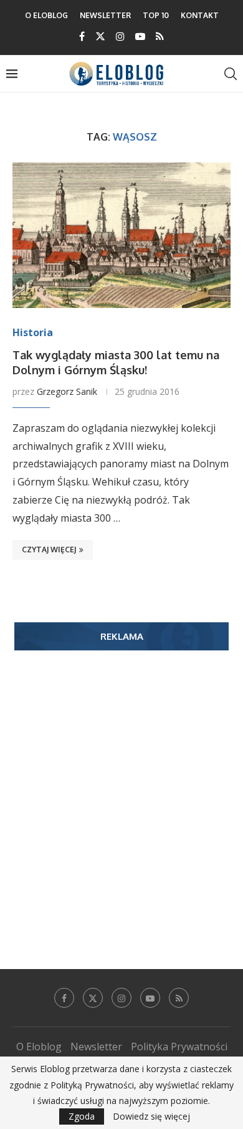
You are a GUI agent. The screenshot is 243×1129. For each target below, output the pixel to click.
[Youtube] (140, 36)
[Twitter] (100, 36)
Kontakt (200, 15)
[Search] (230, 74)
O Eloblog (46, 15)
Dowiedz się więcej (151, 1116)
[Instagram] (120, 36)
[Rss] (160, 36)
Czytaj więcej (49, 549)
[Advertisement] (121, 791)
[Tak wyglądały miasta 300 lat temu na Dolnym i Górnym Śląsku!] (121, 235)
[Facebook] (82, 36)
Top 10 (156, 15)
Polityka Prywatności (179, 1046)
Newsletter (105, 15)
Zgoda (82, 1116)
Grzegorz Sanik (67, 391)
